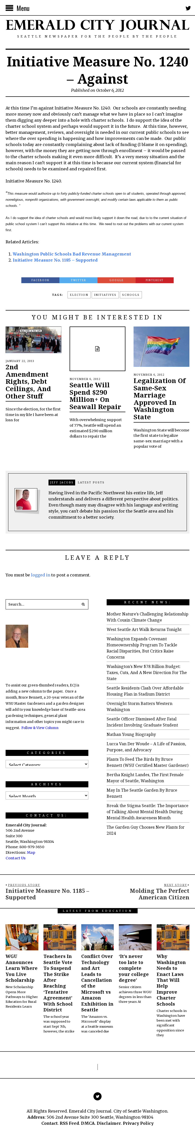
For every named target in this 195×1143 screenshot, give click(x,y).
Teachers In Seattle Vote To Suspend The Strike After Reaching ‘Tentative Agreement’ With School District (58, 983)
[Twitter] (188, 8)
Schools (131, 295)
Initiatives (105, 295)
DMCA (88, 1123)
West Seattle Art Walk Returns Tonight (144, 629)
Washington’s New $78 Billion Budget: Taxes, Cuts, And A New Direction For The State (147, 672)
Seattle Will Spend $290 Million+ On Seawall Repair (95, 395)
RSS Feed (69, 1123)
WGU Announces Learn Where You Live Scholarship (22, 968)
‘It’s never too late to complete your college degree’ (134, 968)
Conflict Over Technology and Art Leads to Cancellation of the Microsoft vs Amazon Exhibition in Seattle (97, 983)
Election (79, 295)
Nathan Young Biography (131, 734)
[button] (83, 604)
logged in (40, 574)
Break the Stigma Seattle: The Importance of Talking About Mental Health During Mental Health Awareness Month (147, 812)
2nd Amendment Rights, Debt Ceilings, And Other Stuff (28, 381)
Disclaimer (109, 1123)
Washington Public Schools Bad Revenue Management (72, 254)
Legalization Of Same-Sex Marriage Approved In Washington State (160, 398)
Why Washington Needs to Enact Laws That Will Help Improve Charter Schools (171, 980)
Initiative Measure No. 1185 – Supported (55, 260)
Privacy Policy (138, 1123)
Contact (49, 1123)
